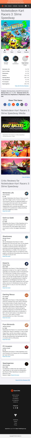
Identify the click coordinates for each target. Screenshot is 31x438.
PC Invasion (7, 346)
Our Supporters (15, 400)
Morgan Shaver (6, 238)
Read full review (6, 211)
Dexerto (6, 263)
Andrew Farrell (6, 348)
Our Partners (15, 396)
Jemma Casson (7, 326)
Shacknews (7, 236)
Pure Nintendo (8, 324)
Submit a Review (15, 395)
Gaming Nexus (9, 294)
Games (9, 6)
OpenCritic (7, 428)
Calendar (15, 6)
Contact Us (15, 402)
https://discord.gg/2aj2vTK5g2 (15, 2)
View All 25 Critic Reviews (22, 86)
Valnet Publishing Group (20, 428)
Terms (15, 423)
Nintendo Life (8, 193)
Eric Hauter (5, 296)
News (6, 6)
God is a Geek (8, 218)
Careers (15, 421)
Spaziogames (8, 363)
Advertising (15, 419)
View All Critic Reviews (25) (22, 380)
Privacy (15, 424)
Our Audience (15, 398)
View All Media (26, 177)
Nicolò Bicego (6, 365)
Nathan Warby (6, 265)
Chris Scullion (6, 194)
